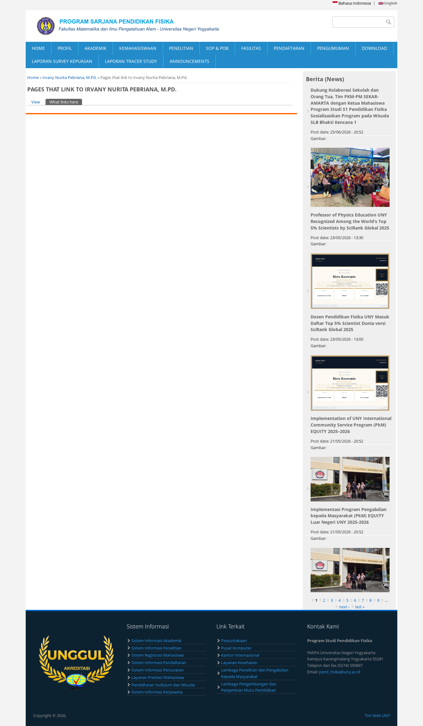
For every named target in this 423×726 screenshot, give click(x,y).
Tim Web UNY (377, 715)
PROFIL (65, 48)
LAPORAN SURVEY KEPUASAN (62, 61)
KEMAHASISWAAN (137, 48)
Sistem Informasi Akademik (156, 640)
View (35, 102)
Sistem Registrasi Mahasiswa (157, 655)
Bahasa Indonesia (354, 3)
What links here (66, 102)
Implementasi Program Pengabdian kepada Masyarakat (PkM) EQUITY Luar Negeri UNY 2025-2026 (348, 515)
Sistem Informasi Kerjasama (156, 692)
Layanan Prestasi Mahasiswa (157, 677)
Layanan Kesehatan (239, 662)
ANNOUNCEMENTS (189, 61)
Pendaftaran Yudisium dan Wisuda (163, 685)
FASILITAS (251, 48)
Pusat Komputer (236, 648)
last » (359, 607)
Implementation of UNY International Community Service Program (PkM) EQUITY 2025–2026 (351, 424)
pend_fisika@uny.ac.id (339, 672)
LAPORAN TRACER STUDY (131, 61)
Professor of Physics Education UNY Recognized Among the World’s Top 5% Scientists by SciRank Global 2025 (350, 221)
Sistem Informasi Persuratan (157, 670)
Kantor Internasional (240, 655)
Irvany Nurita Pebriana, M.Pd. (69, 77)
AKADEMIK (96, 48)
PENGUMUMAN (333, 48)
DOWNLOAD (374, 48)
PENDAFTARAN (289, 48)
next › (344, 607)
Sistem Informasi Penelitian (156, 648)
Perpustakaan (234, 640)
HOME (38, 48)
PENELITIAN (181, 48)
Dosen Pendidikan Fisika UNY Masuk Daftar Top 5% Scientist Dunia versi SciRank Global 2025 (350, 323)
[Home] (119, 26)
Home (33, 77)
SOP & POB (217, 48)
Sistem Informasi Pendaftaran (158, 662)
